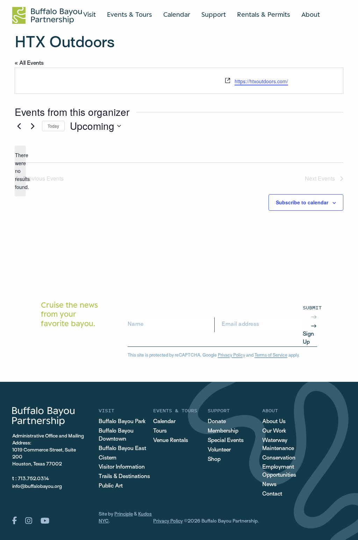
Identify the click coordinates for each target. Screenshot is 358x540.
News (269, 485)
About (310, 14)
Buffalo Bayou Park (122, 422)
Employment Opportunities (279, 471)
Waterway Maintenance (278, 444)
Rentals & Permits (263, 14)
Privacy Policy (231, 355)
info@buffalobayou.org (37, 486)
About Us (274, 422)
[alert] (20, 171)
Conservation (278, 458)
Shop (214, 459)
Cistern (107, 458)
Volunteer (219, 450)
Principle (123, 514)
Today (53, 126)
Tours (160, 431)
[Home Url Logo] (47, 15)
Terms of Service (271, 355)
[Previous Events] (19, 126)
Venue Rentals (170, 440)
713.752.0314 (33, 479)
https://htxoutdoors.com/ (261, 81)
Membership (223, 431)
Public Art (111, 486)
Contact (272, 494)
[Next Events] (32, 126)
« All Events (29, 63)
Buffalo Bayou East (122, 448)
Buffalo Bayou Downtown (116, 435)
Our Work (274, 431)
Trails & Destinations (124, 476)
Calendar (176, 14)
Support (213, 14)
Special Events (226, 440)
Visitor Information (122, 467)
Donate (217, 422)
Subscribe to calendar (302, 202)
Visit (89, 14)
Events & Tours (129, 14)
